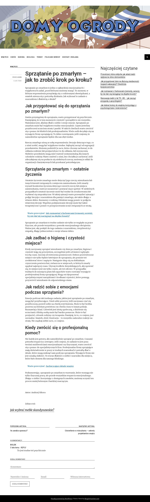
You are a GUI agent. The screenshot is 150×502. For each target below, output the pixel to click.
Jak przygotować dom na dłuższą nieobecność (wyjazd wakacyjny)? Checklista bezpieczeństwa (120, 84)
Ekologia (31, 57)
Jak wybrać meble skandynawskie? (32, 410)
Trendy (40, 57)
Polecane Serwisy (52, 57)
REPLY (23, 447)
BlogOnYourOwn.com (92, 499)
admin (19, 77)
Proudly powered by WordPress (61, 499)
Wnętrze (4, 57)
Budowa (21, 57)
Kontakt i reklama (70, 57)
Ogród (13, 57)
